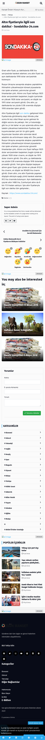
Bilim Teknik (10, 497)
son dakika (24, 113)
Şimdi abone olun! (35, 723)
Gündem (8, 508)
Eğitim (7, 513)
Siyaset (8, 470)
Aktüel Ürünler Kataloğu (14, 530)
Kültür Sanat (10, 487)
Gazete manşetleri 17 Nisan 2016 (21, 305)
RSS (5, 697)
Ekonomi (8, 433)
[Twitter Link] (10, 221)
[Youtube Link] (14, 221)
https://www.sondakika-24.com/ (24, 193)
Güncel (8, 438)
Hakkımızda (6, 690)
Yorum (6, 397)
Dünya (7, 476)
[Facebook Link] (6, 221)
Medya (8, 519)
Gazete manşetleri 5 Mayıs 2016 (20, 355)
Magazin (8, 465)
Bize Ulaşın (6, 693)
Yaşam (8, 503)
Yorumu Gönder (32, 413)
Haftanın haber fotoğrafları (18, 330)
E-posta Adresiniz (11, 387)
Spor (7, 460)
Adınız (6, 378)
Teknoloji (9, 443)
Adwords (8, 492)
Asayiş (7, 454)
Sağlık (7, 449)
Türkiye (8, 481)
